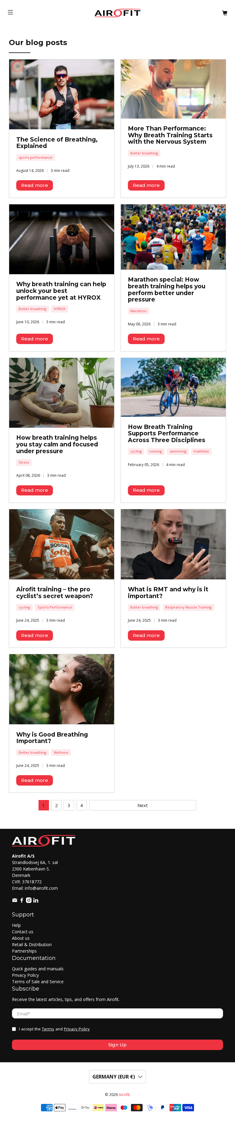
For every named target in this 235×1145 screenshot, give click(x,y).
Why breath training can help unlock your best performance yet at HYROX (61, 290)
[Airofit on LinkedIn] (36, 901)
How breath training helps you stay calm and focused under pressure (57, 444)
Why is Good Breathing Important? (52, 738)
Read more (34, 185)
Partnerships (24, 951)
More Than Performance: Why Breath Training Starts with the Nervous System (170, 135)
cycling (136, 451)
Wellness (61, 752)
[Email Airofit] (14, 901)
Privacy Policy (25, 975)
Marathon (138, 311)
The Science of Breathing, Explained (57, 143)
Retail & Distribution (32, 944)
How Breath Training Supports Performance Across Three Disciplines (166, 433)
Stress (24, 462)
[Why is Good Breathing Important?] (61, 689)
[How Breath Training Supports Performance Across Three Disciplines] (173, 387)
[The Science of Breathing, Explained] (61, 94)
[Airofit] (117, 13)
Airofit (124, 1094)
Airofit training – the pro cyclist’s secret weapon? (54, 593)
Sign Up (117, 1045)
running (155, 451)
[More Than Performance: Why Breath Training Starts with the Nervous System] (173, 89)
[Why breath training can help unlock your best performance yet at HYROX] (61, 239)
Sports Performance (55, 607)
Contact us (22, 932)
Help (16, 925)
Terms (48, 1029)
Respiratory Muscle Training (188, 607)
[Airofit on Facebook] (21, 901)
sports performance (35, 157)
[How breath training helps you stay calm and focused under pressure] (61, 393)
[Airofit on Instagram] (29, 901)
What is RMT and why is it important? (168, 593)
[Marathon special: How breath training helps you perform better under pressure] (173, 237)
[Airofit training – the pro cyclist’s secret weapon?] (61, 544)
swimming (178, 451)
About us (21, 938)
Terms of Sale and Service (38, 981)
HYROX (59, 308)
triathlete (201, 451)
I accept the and (54, 1029)
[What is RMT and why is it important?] (173, 544)
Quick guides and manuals (38, 969)
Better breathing (144, 153)
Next (142, 805)
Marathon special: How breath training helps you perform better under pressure (166, 289)
